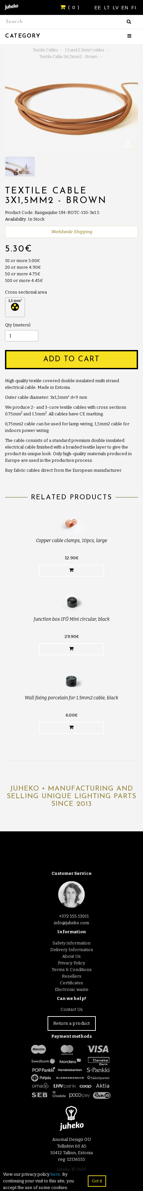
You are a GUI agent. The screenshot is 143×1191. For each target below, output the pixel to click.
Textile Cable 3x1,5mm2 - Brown (68, 56)
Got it (97, 1180)
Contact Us (72, 1009)
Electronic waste (71, 989)
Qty (8, 324)
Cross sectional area (26, 292)
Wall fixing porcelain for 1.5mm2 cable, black (71, 698)
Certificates (71, 982)
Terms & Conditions (72, 969)
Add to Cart (71, 359)
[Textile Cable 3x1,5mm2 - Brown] (71, 107)
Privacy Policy (71, 962)
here (55, 1174)
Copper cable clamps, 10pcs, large (71, 540)
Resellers (71, 976)
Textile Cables (45, 50)
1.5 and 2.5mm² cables (84, 50)
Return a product (71, 1023)
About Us (71, 956)
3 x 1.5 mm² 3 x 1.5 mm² (15, 307)
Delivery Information (71, 949)
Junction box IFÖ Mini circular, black (72, 619)
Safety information (71, 943)
